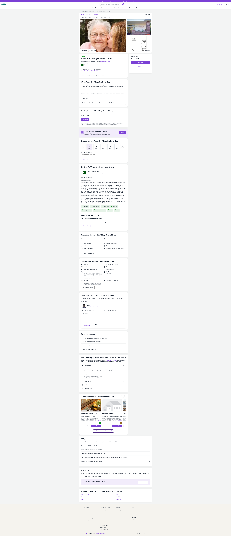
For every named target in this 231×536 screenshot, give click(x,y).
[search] (123, 4)
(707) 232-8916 (94, 70)
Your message (85, 313)
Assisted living (103, 510)
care (97, 17)
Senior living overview (104, 529)
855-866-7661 (219, 4)
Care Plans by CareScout (120, 510)
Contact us (86, 512)
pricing (89, 17)
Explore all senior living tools (89, 349)
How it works (118, 516)
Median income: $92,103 (109, 369)
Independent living (103, 512)
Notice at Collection (135, 512)
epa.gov (115, 360)
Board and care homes (104, 514)
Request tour (140, 66)
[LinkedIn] (144, 533)
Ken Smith (90, 305)
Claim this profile (143, 482)
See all (90, 14)
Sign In (227, 4)
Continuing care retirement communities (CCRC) (105, 525)
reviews (93, 17)
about (86, 17)
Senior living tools (119, 514)
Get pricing (85, 119)
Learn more (122, 132)
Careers (86, 514)
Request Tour (86, 159)
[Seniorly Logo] (4, 4)
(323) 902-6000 (84, 70)
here (148, 1)
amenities (101, 17)
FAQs (109, 17)
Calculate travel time (105, 61)
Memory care (102, 516)
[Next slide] (122, 146)
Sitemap (103, 533)
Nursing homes (103, 527)
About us (86, 510)
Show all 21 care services (88, 253)
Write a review (86, 225)
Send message (87, 325)
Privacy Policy (134, 510)
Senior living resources (120, 512)
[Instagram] (140, 533)
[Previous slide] (84, 146)
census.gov (109, 360)
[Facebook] (138, 533)
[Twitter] (142, 533)
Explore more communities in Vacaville (103, 430)
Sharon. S (92, 75)
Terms (132, 519)
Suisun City (119, 499)
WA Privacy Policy (134, 514)
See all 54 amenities (87, 287)
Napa (82, 499)
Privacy (97, 533)
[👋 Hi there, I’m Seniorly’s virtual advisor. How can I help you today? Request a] (227, 532)
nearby (105, 17)
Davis (117, 494)
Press (85, 516)
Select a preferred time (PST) (86, 152)
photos (82, 17)
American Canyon (85, 494)
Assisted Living (86, 238)
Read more (85, 98)
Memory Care (109, 238)
